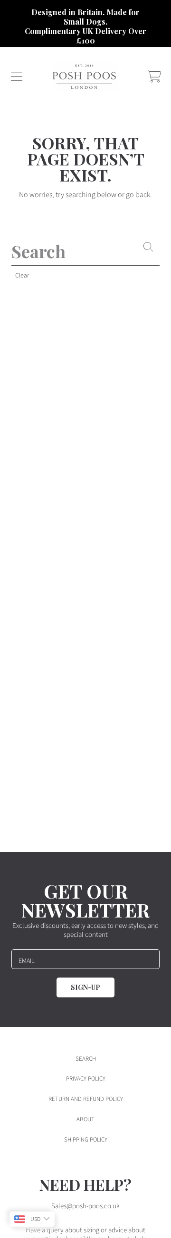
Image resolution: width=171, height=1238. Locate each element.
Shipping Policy (85, 1139)
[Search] (148, 246)
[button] (16, 76)
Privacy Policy (85, 1078)
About (85, 1119)
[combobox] (85, 251)
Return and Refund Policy (85, 1099)
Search (86, 1059)
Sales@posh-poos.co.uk (85, 1206)
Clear (22, 275)
